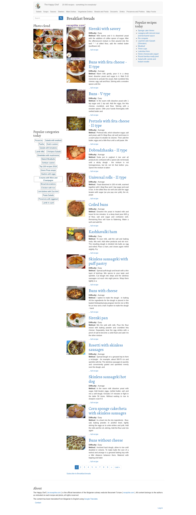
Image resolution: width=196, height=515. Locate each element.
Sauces (53, 12)
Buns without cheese (106, 440)
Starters (61, 12)
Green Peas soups (48, 170)
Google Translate (91, 499)
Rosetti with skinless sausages (106, 347)
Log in (160, 508)
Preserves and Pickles (135, 12)
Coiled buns (98, 204)
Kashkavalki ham (103, 231)
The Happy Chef (51, 4)
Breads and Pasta (101, 12)
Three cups (142, 49)
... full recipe (93, 50)
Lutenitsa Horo (144, 51)
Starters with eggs (48, 174)
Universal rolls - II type (107, 177)
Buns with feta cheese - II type (108, 64)
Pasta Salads (48, 195)
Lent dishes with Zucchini (48, 191)
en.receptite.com (54, 492)
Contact (38, 503)
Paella (41, 144)
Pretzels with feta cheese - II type (109, 123)
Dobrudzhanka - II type (108, 150)
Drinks (122, 12)
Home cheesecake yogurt (148, 54)
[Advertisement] (48, 93)
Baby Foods (151, 12)
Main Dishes (71, 12)
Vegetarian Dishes (85, 12)
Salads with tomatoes (48, 148)
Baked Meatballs (48, 159)
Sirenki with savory (105, 28)
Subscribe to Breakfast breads (79, 474)
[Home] (39, 6)
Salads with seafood (53, 140)
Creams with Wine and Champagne (48, 179)
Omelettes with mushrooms (48, 155)
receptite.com (128, 492)
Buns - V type (99, 93)
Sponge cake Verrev (146, 30)
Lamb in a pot (48, 203)
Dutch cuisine (52, 144)
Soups (45, 12)
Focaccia (38, 140)
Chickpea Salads (54, 152)
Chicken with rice (48, 188)
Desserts (114, 12)
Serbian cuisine (48, 163)
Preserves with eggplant (48, 199)
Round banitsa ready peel (148, 56)
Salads (39, 12)
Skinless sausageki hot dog (107, 379)
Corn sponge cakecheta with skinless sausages (108, 411)
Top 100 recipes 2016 (48, 167)
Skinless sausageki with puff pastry (108, 261)
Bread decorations (48, 184)
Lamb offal (40, 152)
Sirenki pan (98, 318)
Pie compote (143, 38)
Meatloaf (141, 46)
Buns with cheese (103, 290)
